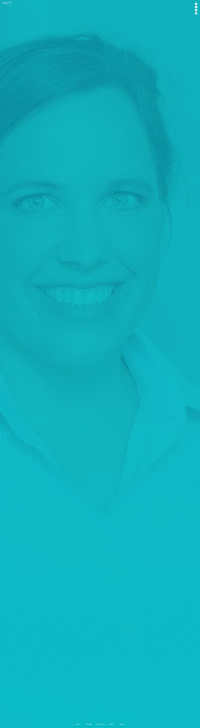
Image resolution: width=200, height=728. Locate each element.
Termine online (100, 724)
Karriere (111, 724)
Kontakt (122, 724)
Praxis (77, 724)
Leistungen (89, 724)
